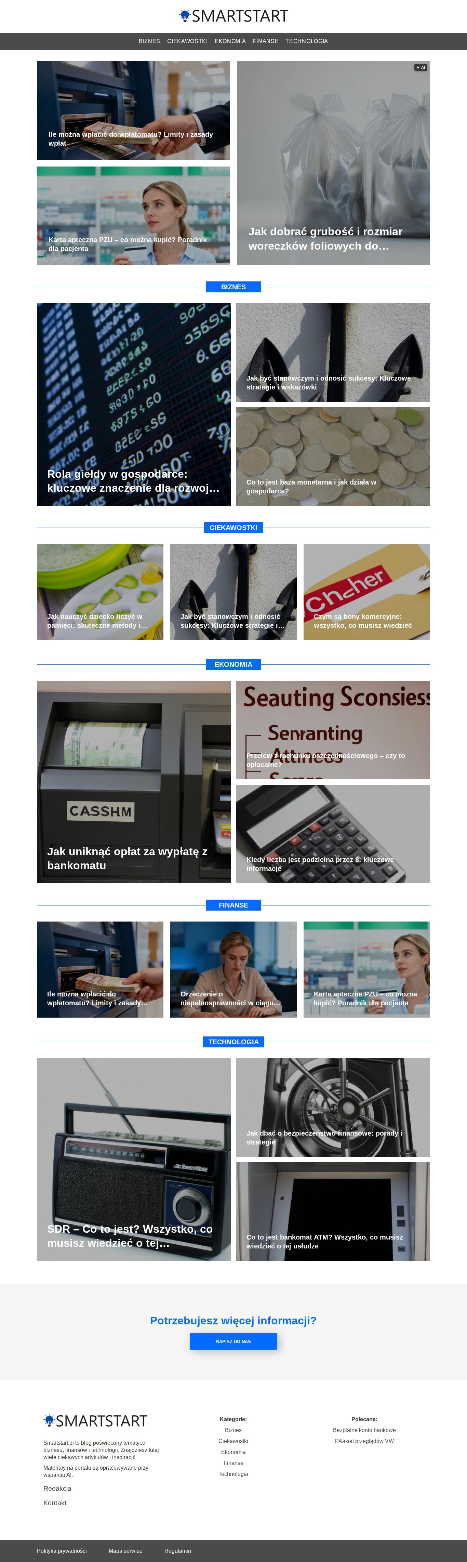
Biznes (149, 41)
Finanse (266, 41)
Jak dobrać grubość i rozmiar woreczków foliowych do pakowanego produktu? (325, 239)
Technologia (306, 41)
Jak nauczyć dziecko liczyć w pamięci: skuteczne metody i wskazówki (95, 621)
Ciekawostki (187, 41)
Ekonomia (230, 41)
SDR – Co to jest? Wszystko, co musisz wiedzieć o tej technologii (130, 1236)
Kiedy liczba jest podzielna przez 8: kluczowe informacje (320, 864)
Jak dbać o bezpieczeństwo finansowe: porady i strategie (324, 1137)
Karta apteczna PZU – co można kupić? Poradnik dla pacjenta (128, 244)
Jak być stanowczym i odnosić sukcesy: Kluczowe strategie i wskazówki (328, 382)
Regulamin (177, 1551)
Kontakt (55, 1503)
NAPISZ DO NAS (233, 1341)
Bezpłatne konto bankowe (364, 1430)
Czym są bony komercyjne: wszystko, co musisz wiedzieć (363, 621)
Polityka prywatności (62, 1551)
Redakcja (57, 1488)
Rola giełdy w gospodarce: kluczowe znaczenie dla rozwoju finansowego (131, 481)
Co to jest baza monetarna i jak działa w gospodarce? (311, 486)
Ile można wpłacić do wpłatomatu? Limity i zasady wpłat (131, 139)
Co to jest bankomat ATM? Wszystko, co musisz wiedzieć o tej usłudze (324, 1241)
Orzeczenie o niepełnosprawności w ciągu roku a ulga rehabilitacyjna (227, 998)
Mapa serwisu (126, 1551)
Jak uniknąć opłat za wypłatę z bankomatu (127, 858)
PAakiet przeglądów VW (364, 1441)
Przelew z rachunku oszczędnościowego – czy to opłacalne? (325, 760)
